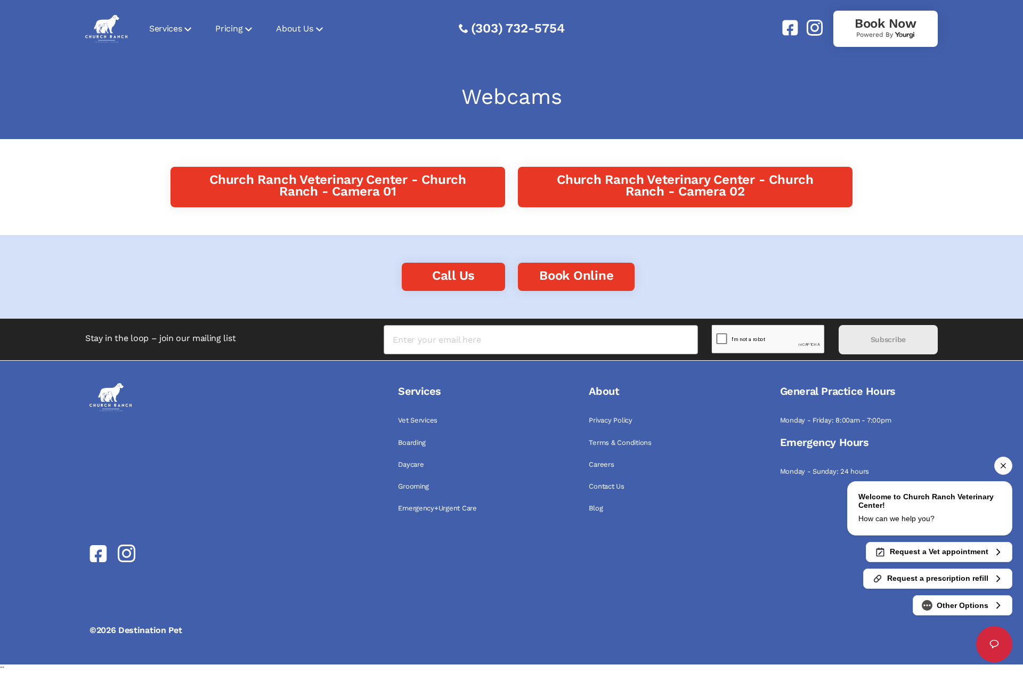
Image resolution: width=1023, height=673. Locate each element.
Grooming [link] (413, 486)
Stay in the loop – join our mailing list (160, 338)
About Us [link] (294, 28)
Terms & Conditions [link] (620, 443)
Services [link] (165, 28)
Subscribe (888, 339)
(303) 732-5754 (518, 28)
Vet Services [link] (417, 420)
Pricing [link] (228, 28)
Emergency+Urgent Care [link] (437, 508)
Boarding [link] (412, 443)
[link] (786, 28)
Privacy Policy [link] (610, 420)
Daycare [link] (411, 464)
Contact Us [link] (606, 486)
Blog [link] (596, 508)
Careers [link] (601, 464)
